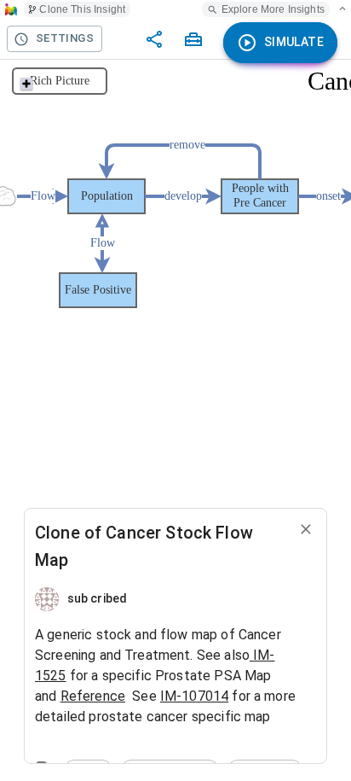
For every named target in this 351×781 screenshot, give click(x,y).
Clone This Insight (82, 9)
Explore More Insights (273, 9)
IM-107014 (194, 696)
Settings (65, 38)
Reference (92, 696)
